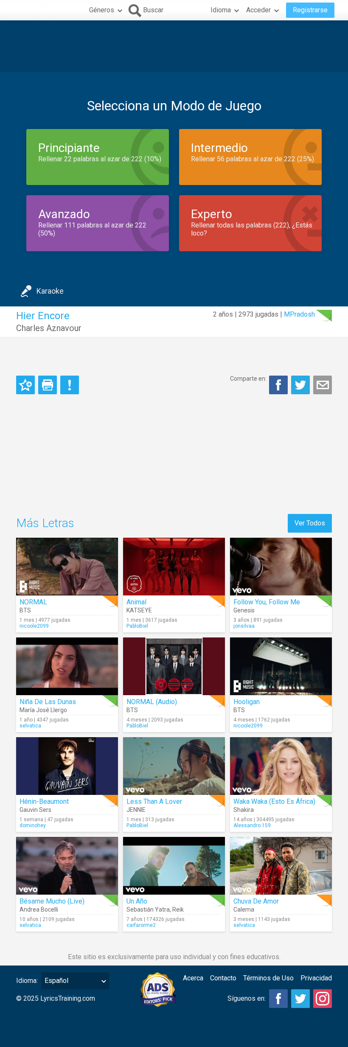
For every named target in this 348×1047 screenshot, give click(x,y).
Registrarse (310, 10)
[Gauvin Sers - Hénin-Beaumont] (67, 766)
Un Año (136, 901)
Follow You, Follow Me (266, 602)
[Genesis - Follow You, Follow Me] (281, 566)
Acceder (258, 10)
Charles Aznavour (48, 328)
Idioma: (27, 981)
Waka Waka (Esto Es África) (274, 801)
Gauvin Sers (35, 809)
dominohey (33, 825)
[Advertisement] (174, 46)
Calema (243, 909)
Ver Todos (310, 523)
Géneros (101, 10)
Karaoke (50, 290)
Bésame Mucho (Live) (52, 901)
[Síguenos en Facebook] (278, 998)
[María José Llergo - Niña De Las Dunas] (67, 666)
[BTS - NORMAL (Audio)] (174, 666)
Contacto (223, 978)
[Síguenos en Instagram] (322, 998)
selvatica (30, 726)
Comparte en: (248, 379)
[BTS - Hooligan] (281, 666)
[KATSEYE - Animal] (174, 566)
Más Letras (45, 523)
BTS (25, 610)
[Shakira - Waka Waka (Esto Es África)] (281, 766)
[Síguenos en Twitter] (300, 998)
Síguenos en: (246, 998)
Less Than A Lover (154, 801)
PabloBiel (137, 626)
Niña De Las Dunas (48, 702)
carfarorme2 (141, 925)
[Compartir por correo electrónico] (322, 385)
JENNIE (136, 809)
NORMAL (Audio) (151, 702)
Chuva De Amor (256, 901)
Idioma (220, 10)
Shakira (243, 809)
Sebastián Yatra (148, 909)
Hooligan (246, 702)
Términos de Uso (268, 978)
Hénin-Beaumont (44, 801)
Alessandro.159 (252, 825)
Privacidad (316, 978)
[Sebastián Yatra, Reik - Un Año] (174, 866)
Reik (178, 909)
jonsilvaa (244, 626)
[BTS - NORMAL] (67, 566)
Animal (136, 602)
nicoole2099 (34, 626)
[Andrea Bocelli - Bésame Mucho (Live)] (67, 866)
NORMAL (33, 602)
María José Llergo (43, 710)
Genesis (244, 610)
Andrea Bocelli (39, 909)
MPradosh (299, 314)
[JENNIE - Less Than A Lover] (174, 766)
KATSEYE (139, 610)
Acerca (193, 978)
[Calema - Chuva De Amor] (281, 866)
